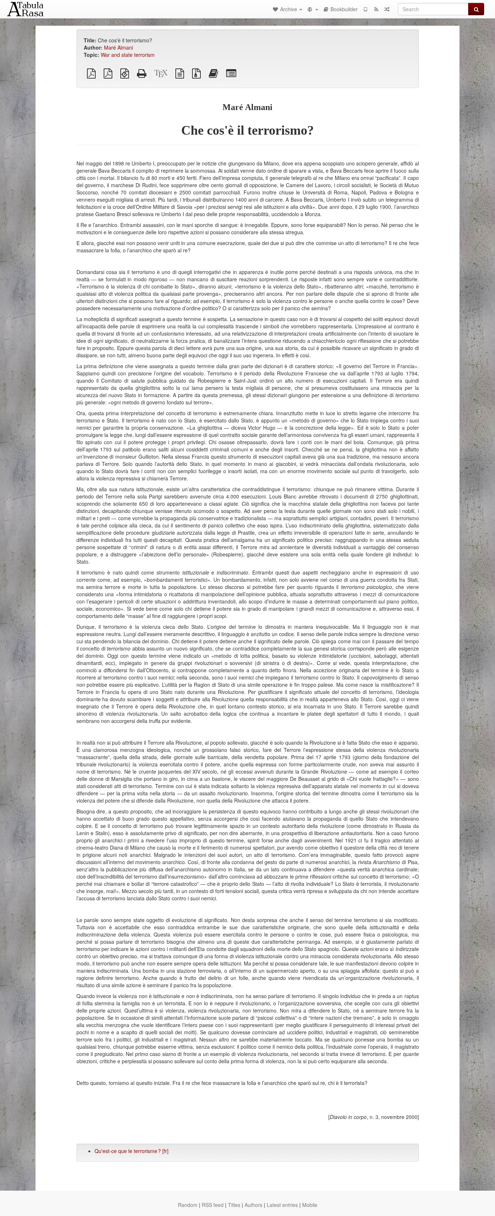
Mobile (309, 1204)
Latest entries (282, 1204)
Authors (253, 1204)
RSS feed (213, 1204)
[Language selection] (312, 9)
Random (187, 1204)
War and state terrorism (128, 54)
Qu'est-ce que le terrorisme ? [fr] (132, 1150)
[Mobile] (365, 9)
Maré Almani (118, 47)
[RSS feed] (376, 9)
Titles (234, 1204)
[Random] (387, 9)
